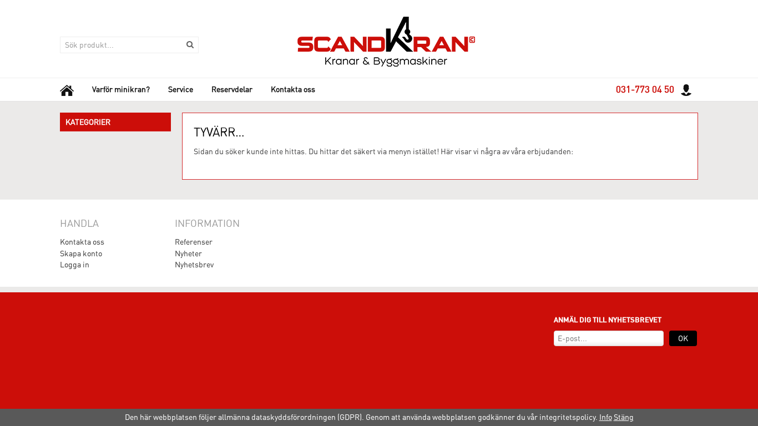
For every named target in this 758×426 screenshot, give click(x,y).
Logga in (74, 264)
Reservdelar (231, 89)
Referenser (194, 241)
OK (683, 338)
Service (180, 89)
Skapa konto (81, 253)
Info (605, 417)
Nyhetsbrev (194, 264)
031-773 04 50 (645, 89)
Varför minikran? (121, 89)
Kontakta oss (293, 89)
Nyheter (188, 253)
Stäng (624, 417)
